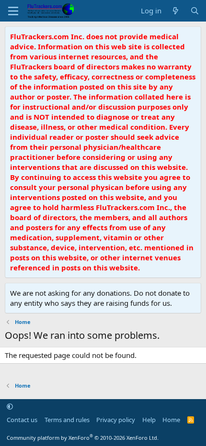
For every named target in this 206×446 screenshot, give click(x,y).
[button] (10, 406)
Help (149, 419)
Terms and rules (67, 419)
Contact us (22, 419)
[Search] (194, 11)
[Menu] (13, 11)
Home (171, 419)
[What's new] (175, 11)
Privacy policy (115, 419)
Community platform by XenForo (83, 437)
